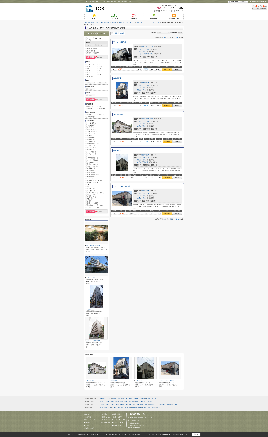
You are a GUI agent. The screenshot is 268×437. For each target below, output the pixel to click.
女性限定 (90, 135)
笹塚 (112, 401)
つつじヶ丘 (146, 49)
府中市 (154, 398)
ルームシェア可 (93, 143)
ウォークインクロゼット (95, 180)
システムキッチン (93, 162)
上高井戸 (143, 401)
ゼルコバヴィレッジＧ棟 (93, 245)
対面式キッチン (93, 164)
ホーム (87, 414)
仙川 (144, 51)
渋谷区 (131, 398)
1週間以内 (102, 108)
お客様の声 (105, 414)
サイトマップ (89, 425)
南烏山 (137, 401)
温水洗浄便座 (92, 172)
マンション (98, 38)
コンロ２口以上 (93, 160)
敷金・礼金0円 (117, 417)
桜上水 (144, 407)
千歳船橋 (134, 407)
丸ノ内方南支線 (160, 404)
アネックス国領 (90, 277)
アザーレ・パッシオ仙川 (122, 186)
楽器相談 (90, 127)
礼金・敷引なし (92, 51)
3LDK (100, 72)
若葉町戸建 (117, 78)
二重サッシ (91, 154)
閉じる (196, 434)
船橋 (125, 401)
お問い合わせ (106, 417)
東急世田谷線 (130, 404)
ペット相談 (91, 123)
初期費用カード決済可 (95, 205)
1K (99, 64)
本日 (100, 106)
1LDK (100, 66)
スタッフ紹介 (106, 420)
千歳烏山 (145, 162)
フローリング (92, 145)
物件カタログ (89, 428)
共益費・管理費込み (93, 53)
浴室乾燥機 (91, 170)
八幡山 (114, 407)
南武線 (169, 404)
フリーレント (92, 141)
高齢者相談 (91, 137)
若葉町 (147, 82)
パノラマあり (91, 117)
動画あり (101, 115)
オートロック (92, 191)
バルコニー (91, 147)
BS (89, 186)
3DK (88, 72)
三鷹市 (120, 398)
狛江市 (125, 398)
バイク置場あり (93, 158)
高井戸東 (131, 401)
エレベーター (92, 156)
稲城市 (148, 398)
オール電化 (91, 152)
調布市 (143, 46)
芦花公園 (127, 407)
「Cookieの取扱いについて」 (169, 434)
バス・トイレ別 (93, 166)
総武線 (152, 404)
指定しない (90, 106)
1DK (88, 66)
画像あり (90, 115)
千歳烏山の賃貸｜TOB (136, 414)
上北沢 (117, 401)
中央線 (147, 404)
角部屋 (90, 201)
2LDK (89, 70)
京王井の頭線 (109, 404)
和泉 (121, 401)
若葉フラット (118, 150)
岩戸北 (150, 401)
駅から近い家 (117, 425)
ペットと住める (118, 422)
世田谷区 (102, 398)
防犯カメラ (91, 197)
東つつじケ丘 (149, 46)
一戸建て (90, 40)
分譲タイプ (91, 139)
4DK (99, 74)
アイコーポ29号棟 (119, 42)
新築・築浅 (116, 414)
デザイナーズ (92, 133)
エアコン (90, 178)
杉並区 (109, 398)
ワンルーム (90, 64)
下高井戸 (107, 401)
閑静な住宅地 (92, 131)
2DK (99, 68)
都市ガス (90, 150)
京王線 (139, 49)
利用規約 (88, 422)
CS (89, 184)
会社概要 (88, 417)
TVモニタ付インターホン (95, 193)
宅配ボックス (92, 195)
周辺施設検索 (106, 422)
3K (99, 70)
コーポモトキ (118, 114)
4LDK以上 (90, 76)
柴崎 (144, 90)
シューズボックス (93, 182)
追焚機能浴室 (92, 168)
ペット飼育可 (92, 125)
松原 (101, 401)
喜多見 (150, 54)
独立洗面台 (91, 176)
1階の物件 (91, 199)
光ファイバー (92, 188)
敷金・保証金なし (92, 49)
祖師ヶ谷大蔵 (152, 407)
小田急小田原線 (142, 54)
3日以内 (89, 108)
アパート (90, 38)
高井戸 (159, 407)
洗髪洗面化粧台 (93, 174)
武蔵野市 (142, 398)
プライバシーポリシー (92, 420)
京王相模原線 (139, 404)
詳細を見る (167, 69)
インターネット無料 (94, 207)
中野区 (136, 398)
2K (88, 68)
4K (88, 74)
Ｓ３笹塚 (88, 309)
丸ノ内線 (175, 404)
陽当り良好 (91, 129)
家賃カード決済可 (93, 203)
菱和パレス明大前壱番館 (93, 341)
